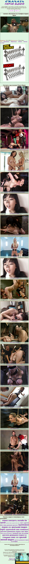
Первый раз (14, 41)
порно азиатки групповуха (6, 533)
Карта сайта (12, 559)
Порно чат (17, 10)
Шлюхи (20, 41)
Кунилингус (6, 41)
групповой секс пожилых (17, 529)
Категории (12, 10)
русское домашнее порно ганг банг (14, 531)
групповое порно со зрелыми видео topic (14, 527)
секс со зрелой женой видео (14, 538)
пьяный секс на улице (20, 533)
